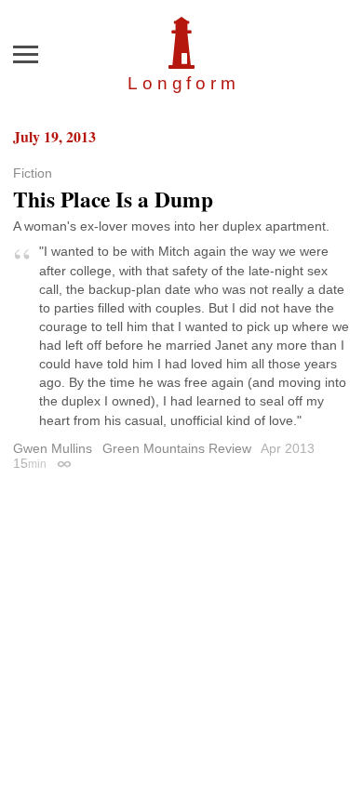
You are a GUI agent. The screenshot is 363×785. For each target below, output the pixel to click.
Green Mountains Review (176, 448)
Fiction (32, 173)
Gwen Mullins (52, 448)
